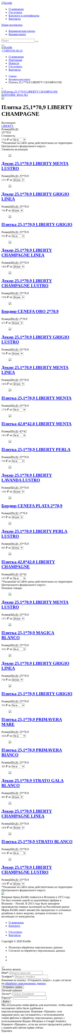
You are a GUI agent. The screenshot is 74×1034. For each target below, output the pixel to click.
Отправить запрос (12, 987)
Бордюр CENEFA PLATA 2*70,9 (31, 505)
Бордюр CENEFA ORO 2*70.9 (30, 311)
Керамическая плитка (22, 31)
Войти (6, 1001)
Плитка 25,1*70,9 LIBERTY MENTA (36, 398)
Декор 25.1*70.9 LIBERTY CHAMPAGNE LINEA (26, 252)
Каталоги (14, 925)
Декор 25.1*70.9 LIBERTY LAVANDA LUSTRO (26, 477)
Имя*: (5, 972)
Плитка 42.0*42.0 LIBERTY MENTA (36, 423)
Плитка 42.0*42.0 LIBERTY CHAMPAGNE (28, 564)
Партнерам (15, 60)
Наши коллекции (11, 24)
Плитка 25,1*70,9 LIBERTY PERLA (35, 449)
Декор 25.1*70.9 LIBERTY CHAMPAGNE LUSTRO (26, 283)
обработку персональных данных (25, 983)
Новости (14, 63)
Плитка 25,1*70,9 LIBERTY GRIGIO (36, 224)
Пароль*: (7, 997)
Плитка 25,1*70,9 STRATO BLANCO (37, 841)
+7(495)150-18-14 (11, 50)
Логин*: (6, 993)
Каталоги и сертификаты (24, 15)
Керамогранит (17, 34)
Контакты (15, 18)
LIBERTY (7, 126)
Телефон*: (7, 976)
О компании (16, 9)
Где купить (15, 12)
